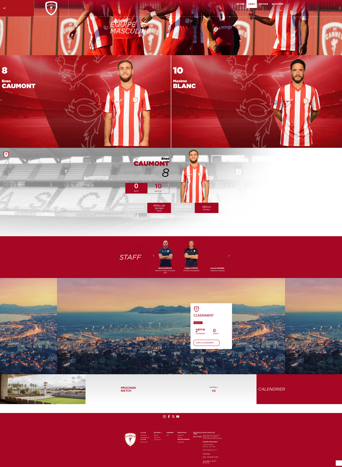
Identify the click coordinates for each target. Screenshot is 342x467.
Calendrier (157, 437)
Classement (157, 439)
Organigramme (144, 437)
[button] (1, 100)
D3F (167, 435)
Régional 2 (181, 435)
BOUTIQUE (263, 4)
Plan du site (143, 442)
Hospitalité (181, 442)
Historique (143, 435)
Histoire (240, 4)
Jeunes (180, 437)
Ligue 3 (251, 4)
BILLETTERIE (277, 4)
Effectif (156, 435)
